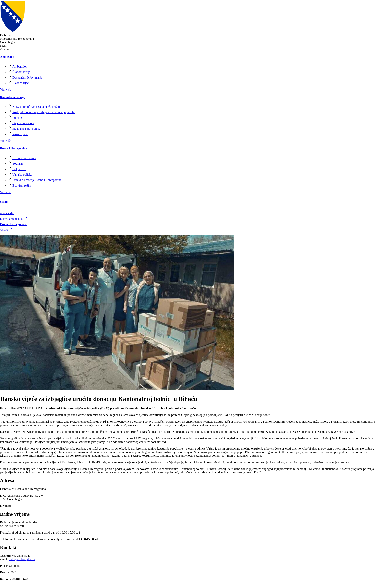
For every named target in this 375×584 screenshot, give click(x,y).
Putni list (17, 117)
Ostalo (4, 201)
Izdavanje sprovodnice (26, 128)
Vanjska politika (22, 174)
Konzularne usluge (12, 97)
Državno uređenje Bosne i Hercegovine (36, 180)
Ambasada (7, 56)
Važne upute (20, 134)
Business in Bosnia (24, 158)
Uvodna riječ (20, 83)
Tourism (17, 163)
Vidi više (5, 89)
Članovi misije (21, 72)
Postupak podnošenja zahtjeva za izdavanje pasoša (43, 112)
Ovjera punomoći (23, 123)
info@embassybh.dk (22, 559)
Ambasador (19, 66)
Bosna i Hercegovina (13, 148)
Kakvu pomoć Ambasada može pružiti (36, 106)
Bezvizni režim (21, 185)
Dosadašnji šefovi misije (27, 77)
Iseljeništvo (19, 169)
